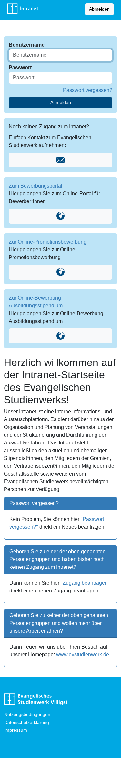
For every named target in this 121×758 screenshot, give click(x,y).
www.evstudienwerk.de (82, 654)
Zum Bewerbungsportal (35, 186)
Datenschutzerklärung (26, 722)
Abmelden (99, 9)
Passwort (20, 67)
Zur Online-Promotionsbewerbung (47, 242)
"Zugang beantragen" (85, 583)
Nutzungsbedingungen (27, 714)
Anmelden (60, 102)
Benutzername (27, 45)
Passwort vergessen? (87, 90)
